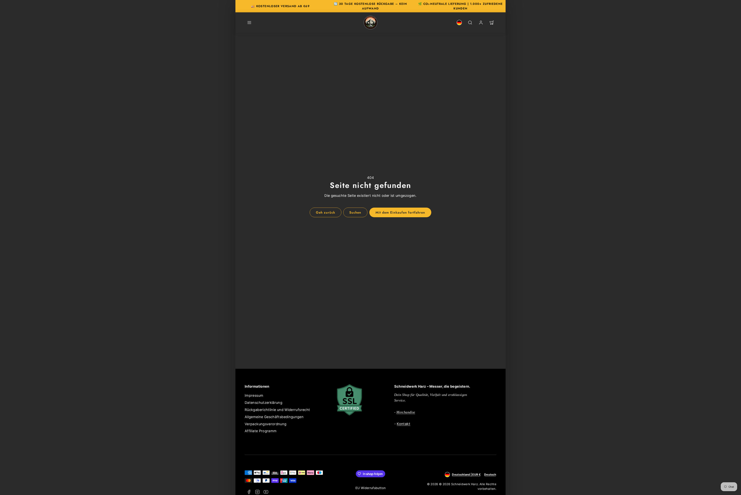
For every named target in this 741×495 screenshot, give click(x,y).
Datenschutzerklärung (263, 403)
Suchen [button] (355, 212)
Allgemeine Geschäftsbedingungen (274, 417)
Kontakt (403, 424)
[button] (249, 22)
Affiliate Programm (261, 431)
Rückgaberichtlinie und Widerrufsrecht (277, 410)
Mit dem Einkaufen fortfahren (400, 212)
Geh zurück (325, 212)
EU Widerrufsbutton (370, 488)
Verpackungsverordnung (266, 424)
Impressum (254, 395)
